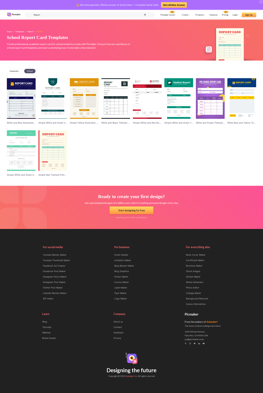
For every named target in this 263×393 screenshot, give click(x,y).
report (31, 31)
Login (235, 14)
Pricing (225, 14)
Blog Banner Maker (124, 265)
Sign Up (249, 14)
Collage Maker (193, 293)
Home (9, 31)
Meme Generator (194, 282)
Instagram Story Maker (55, 276)
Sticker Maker (193, 276)
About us (118, 321)
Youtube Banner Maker (54, 254)
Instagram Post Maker (54, 282)
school (30, 71)
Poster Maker (121, 276)
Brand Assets (49, 338)
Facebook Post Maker (54, 271)
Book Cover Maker (195, 254)
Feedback (119, 332)
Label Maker (120, 287)
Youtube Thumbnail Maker (56, 260)
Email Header (121, 254)
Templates (19, 31)
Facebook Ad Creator (54, 265)
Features (214, 14)
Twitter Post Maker (53, 287)
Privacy (117, 338)
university (14, 71)
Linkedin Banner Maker (54, 293)
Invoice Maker (121, 282)
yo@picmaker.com (194, 339)
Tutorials (46, 327)
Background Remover (197, 298)
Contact (118, 327)
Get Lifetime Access (174, 5)
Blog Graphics (121, 271)
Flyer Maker (120, 293)
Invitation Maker (122, 260)
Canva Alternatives (196, 304)
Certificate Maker (195, 260)
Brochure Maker (194, 265)
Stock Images (193, 271)
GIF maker (48, 298)
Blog (44, 321)
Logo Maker (120, 298)
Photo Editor (192, 287)
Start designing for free (131, 210)
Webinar (46, 332)
